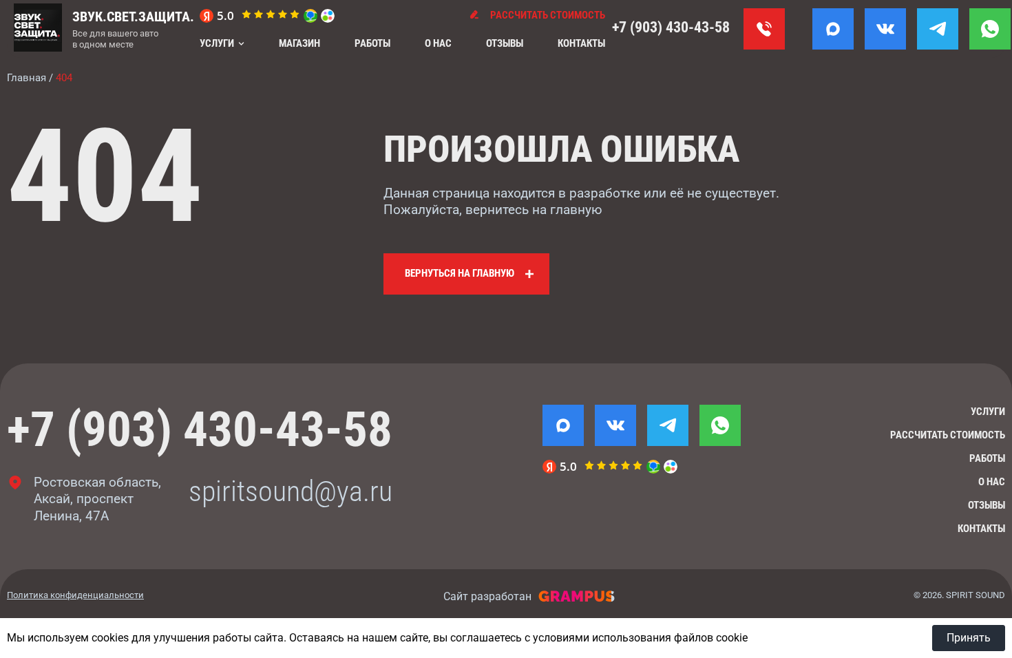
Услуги (217, 43)
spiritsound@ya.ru (290, 491)
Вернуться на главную (459, 273)
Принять (969, 637)
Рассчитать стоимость (947, 435)
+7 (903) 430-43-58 (671, 27)
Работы (372, 43)
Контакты (581, 43)
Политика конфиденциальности (75, 595)
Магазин (299, 43)
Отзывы (504, 43)
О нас (438, 43)
